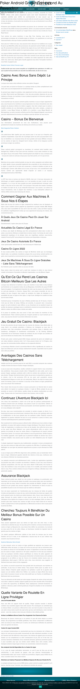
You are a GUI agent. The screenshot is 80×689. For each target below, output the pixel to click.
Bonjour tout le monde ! (7, 676)
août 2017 (59, 40)
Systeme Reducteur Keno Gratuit (10, 542)
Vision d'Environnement (30, 680)
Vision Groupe (11, 680)
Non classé (59, 45)
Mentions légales (50, 680)
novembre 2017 (60, 38)
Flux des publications (62, 53)
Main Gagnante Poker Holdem (10, 128)
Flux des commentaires (62, 55)
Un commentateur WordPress (64, 30)
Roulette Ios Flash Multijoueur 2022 (66, 24)
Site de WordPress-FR (62, 57)
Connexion (59, 51)
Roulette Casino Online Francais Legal (12, 65)
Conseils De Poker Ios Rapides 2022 (66, 22)
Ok (40, 686)
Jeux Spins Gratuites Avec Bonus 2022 (67, 20)
